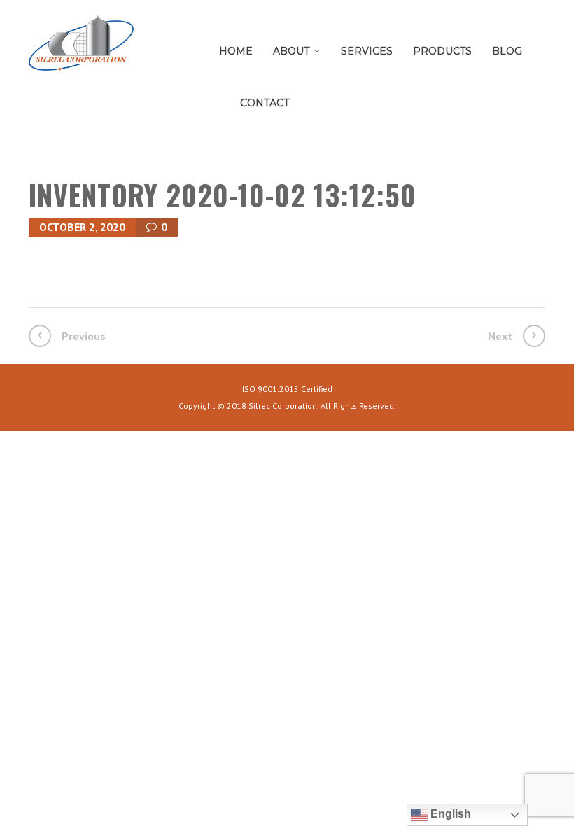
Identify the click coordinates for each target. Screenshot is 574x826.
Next (500, 336)
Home (236, 51)
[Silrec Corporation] (81, 48)
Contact (264, 103)
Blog (507, 51)
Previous (84, 336)
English (449, 814)
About (291, 51)
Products (442, 51)
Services (367, 51)
